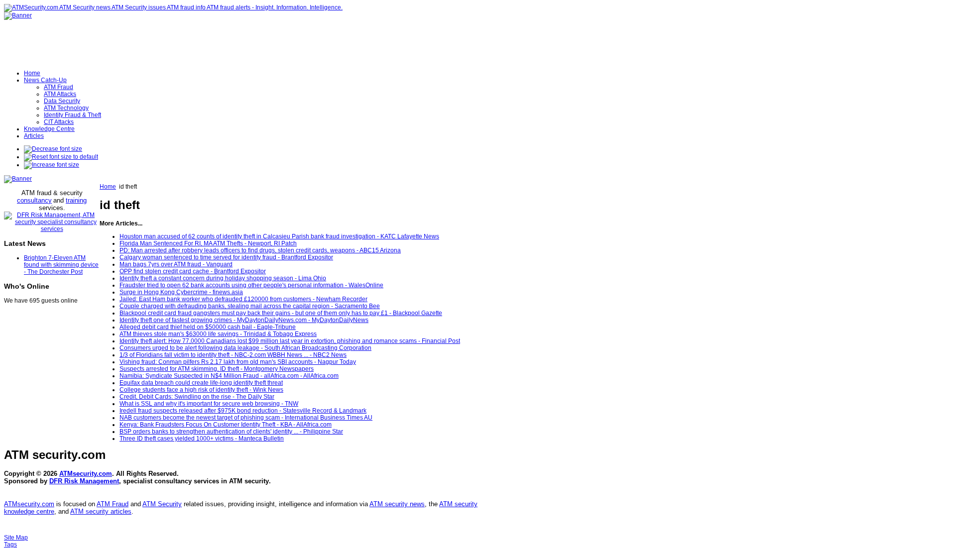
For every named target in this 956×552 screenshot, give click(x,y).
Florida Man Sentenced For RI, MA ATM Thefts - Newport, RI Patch (208, 243)
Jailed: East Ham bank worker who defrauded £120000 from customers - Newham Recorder (243, 299)
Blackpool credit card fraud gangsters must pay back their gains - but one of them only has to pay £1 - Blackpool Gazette (281, 313)
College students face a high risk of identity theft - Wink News (201, 389)
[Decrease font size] (53, 148)
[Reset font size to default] (61, 156)
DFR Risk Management (84, 481)
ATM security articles (100, 511)
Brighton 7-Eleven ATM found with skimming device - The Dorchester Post (61, 264)
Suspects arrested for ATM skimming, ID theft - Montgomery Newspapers (217, 368)
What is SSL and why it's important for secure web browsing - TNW (209, 403)
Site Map (16, 537)
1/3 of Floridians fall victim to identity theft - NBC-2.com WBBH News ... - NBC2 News (233, 354)
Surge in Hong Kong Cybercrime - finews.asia (181, 292)
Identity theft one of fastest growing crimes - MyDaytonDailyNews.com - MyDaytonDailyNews (244, 320)
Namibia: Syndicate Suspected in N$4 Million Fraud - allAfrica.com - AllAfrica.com (229, 375)
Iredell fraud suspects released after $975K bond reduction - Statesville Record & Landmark (243, 410)
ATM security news (397, 504)
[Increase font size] (51, 164)
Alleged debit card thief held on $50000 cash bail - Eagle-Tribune (208, 327)
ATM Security (162, 504)
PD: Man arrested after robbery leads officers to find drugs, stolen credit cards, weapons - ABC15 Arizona (260, 250)
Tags (10, 544)
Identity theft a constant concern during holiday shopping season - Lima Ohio (223, 278)
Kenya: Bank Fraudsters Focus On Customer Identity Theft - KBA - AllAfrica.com (226, 424)
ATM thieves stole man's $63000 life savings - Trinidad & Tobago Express (218, 334)
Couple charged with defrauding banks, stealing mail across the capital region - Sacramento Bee (250, 306)
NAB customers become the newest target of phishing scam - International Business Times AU (246, 417)
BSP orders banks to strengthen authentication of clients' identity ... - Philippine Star (231, 431)
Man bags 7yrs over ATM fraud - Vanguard (176, 264)
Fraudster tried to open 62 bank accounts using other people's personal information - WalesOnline (251, 285)
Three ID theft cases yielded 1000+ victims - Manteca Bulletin (202, 438)
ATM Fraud (112, 504)
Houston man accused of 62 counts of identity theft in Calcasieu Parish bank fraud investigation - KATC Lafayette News (279, 236)
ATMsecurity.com (85, 473)
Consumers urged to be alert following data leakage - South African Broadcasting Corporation (245, 347)
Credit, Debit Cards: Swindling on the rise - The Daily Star (197, 396)
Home (108, 186)
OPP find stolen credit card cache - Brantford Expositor (193, 271)
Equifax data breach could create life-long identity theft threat (201, 382)
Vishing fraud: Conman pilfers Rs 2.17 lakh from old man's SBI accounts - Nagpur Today (238, 361)
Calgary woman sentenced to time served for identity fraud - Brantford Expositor (226, 257)
